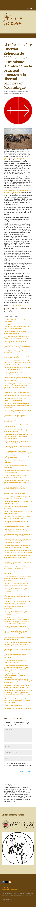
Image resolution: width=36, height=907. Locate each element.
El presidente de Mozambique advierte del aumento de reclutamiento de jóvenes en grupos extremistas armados (17, 541)
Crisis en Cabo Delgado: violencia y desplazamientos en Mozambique (15, 416)
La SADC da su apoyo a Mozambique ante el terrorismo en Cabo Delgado (18, 497)
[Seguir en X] (27, 8)
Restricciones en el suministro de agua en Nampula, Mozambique (17, 430)
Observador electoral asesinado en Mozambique (15, 607)
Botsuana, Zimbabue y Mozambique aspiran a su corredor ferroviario (18, 447)
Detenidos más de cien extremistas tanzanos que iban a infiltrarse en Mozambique (15, 656)
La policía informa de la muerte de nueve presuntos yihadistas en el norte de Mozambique (17, 676)
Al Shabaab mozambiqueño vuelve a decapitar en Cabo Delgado (15, 661)
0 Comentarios (19, 93)
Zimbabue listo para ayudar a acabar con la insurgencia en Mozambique (17, 411)
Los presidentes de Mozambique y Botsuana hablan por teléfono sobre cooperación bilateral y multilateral (18, 436)
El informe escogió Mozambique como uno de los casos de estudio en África (18, 191)
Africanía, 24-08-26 (9, 784)
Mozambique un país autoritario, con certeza (18, 708)
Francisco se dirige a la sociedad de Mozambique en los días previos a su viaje (16, 627)
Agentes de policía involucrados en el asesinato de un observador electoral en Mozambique (16, 596)
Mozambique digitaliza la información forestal (16, 522)
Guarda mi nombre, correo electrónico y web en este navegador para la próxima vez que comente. (17, 765)
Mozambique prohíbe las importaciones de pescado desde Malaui (17, 471)
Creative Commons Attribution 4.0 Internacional (19, 895)
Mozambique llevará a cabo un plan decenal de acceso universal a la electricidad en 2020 (18, 535)
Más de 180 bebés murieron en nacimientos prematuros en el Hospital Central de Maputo (18, 551)
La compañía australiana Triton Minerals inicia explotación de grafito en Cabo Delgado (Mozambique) (18, 681)
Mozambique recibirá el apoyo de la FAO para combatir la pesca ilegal (17, 368)
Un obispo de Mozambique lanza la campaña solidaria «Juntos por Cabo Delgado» (18, 452)
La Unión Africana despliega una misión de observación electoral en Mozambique (17, 584)
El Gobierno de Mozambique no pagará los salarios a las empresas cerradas (17, 517)
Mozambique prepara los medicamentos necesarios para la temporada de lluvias (17, 546)
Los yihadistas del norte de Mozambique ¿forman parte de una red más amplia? (17, 347)
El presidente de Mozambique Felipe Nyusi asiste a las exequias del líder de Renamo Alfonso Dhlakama (17, 701)
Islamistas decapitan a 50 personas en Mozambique (16, 421)
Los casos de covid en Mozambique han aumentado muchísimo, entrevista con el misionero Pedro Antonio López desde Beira (17, 394)
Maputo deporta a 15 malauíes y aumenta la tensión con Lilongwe (18, 512)
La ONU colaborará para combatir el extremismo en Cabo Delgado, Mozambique (17, 632)
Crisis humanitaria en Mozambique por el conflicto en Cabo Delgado (17, 442)
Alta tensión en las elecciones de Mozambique (14, 572)
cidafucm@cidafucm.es (12, 889)
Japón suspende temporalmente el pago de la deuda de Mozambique (18, 356)
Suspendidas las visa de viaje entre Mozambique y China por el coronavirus (16, 530)
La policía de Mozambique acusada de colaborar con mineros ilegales (16, 476)
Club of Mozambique (15, 305)
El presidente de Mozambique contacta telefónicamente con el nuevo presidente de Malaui (17, 482)
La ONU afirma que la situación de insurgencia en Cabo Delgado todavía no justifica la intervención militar (16, 326)
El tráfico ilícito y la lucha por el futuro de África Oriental (17, 321)
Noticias (12, 93)
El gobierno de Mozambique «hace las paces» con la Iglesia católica (18, 457)
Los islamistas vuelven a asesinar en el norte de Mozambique (18, 650)
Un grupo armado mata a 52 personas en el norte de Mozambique (18, 502)
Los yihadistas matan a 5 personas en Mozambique (16, 507)
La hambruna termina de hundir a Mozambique (15, 342)
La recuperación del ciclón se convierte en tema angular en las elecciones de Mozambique (17, 578)
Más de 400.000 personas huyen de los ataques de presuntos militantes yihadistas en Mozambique (18, 405)
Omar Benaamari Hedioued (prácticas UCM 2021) (18, 91)
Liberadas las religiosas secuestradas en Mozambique (16, 466)
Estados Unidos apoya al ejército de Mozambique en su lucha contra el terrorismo (18, 373)
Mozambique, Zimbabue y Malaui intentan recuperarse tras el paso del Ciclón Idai (17, 686)
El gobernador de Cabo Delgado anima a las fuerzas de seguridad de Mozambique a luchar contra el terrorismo (18, 379)
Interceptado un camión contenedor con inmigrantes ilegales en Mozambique (17, 602)
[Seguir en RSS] (31, 8)
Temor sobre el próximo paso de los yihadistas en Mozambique (15, 332)
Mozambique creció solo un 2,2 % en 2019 (17, 526)
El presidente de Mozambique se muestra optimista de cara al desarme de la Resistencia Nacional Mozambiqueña (18, 638)
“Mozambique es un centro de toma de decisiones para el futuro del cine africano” (17, 337)
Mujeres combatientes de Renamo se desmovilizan (16, 461)
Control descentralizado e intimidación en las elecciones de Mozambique (17, 568)
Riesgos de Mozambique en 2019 (15, 705)
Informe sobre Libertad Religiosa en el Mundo (16, 159)
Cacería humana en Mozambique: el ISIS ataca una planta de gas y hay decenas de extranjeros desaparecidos (17, 362)
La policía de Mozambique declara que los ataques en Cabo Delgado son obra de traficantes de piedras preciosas (17, 644)
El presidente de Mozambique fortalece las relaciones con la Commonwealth (17, 493)
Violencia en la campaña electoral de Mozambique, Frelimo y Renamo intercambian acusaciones (18, 590)
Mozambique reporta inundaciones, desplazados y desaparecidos (15, 399)
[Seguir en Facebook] (24, 8)
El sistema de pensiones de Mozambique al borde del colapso (17, 425)
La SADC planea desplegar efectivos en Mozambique (16, 352)
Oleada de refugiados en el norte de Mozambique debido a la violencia (15, 488)
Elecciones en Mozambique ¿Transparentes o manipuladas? (17, 563)
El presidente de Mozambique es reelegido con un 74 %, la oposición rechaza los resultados (17, 557)
